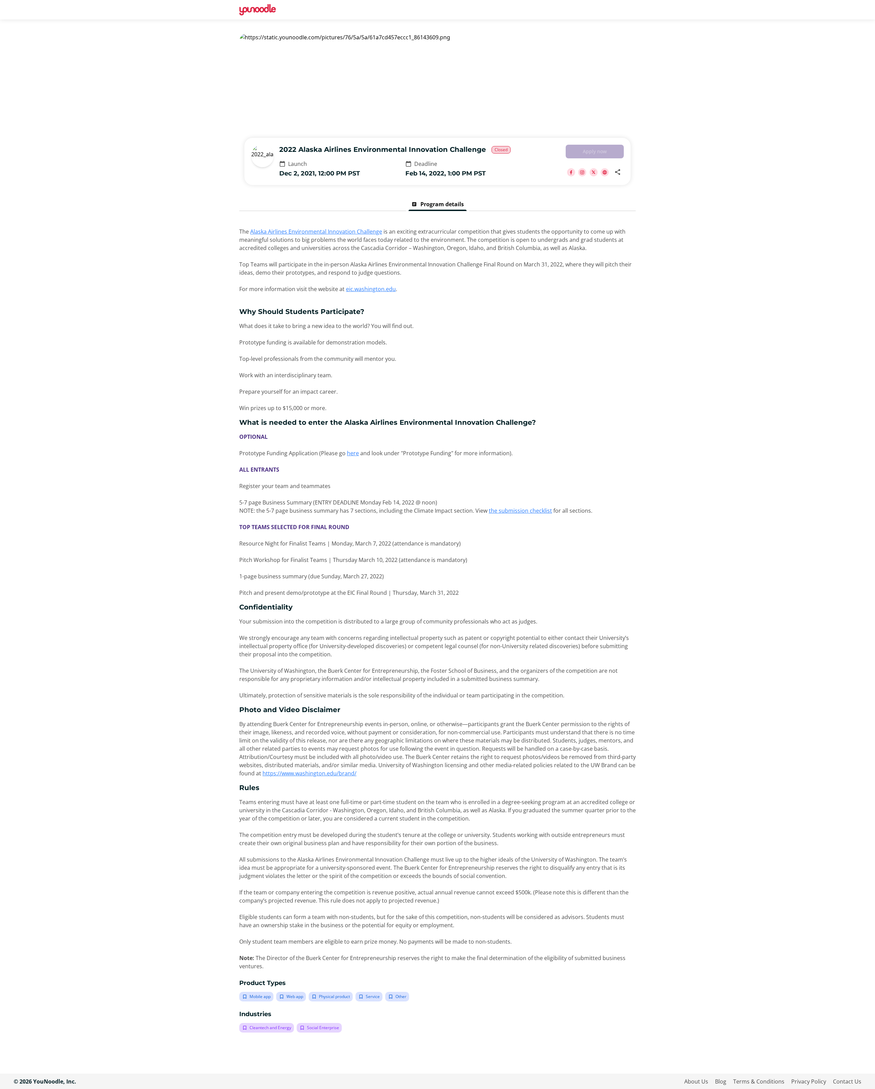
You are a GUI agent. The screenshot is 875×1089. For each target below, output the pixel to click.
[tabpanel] (437, 630)
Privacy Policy (808, 1081)
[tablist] (437, 204)
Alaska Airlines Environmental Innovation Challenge (316, 231)
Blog (720, 1081)
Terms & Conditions (758, 1081)
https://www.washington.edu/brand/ (309, 773)
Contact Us (847, 1081)
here (353, 453)
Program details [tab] (438, 204)
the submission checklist (520, 510)
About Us (696, 1081)
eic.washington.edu (371, 289)
